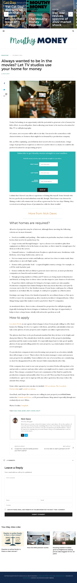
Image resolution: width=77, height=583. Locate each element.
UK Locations (50, 386)
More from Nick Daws (42, 213)
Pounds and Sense (25, 397)
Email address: (35, 180)
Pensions (40, 15)
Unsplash (24, 406)
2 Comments (11, 460)
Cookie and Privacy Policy (45, 576)
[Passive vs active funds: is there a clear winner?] (13, 539)
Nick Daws (6, 73)
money (24, 411)
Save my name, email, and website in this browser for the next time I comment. (36, 509)
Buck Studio (26, 578)
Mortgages (32, 15)
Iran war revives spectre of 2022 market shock (61, 19)
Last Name (34, 173)
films (15, 411)
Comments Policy (60, 576)
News (14, 3)
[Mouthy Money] (38, 41)
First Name (34, 164)
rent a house (31, 411)
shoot (38, 411)
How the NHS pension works (38, 548)
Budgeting (8, 3)
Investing (39, 14)
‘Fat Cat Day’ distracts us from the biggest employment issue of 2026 (15, 16)
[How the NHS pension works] (38, 538)
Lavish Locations (28, 389)
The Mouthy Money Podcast (38, 22)
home (19, 411)
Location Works (16, 324)
